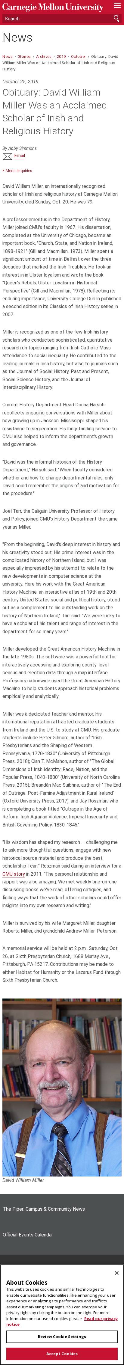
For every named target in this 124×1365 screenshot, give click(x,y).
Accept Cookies (62, 1353)
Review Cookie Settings (62, 1336)
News (17, 38)
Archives (44, 56)
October (79, 56)
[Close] (116, 1273)
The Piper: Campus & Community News (44, 1209)
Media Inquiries (19, 170)
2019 (62, 56)
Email (19, 155)
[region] (62, 1315)
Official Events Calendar (28, 1235)
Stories (25, 56)
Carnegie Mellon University (53, 7)
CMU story (13, 874)
